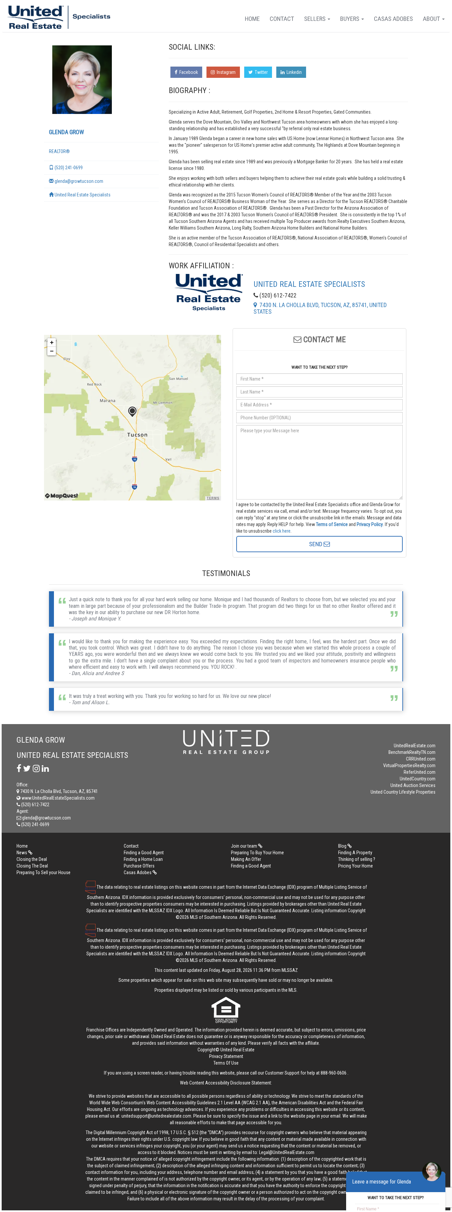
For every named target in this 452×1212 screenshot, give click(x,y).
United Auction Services (412, 785)
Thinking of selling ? (356, 859)
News (22, 852)
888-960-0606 (333, 1073)
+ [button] (52, 342)
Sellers (315, 19)
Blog (342, 846)
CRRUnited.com (420, 759)
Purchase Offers (139, 866)
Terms (213, 498)
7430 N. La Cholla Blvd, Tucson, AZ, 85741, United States (320, 308)
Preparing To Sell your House (43, 872)
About (432, 19)
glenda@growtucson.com (78, 181)
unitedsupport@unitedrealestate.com (156, 1116)
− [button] (52, 350)
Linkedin (293, 72)
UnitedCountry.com (417, 778)
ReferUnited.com (419, 772)
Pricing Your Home (355, 866)
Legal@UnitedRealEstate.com (286, 1152)
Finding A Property (355, 852)
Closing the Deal (32, 859)
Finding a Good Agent (144, 852)
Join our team (244, 846)
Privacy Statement (226, 1056)
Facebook (187, 72)
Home (252, 19)
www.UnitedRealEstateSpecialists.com (58, 798)
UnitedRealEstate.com (414, 745)
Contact (282, 19)
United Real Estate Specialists (82, 194)
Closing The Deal (32, 866)
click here (282, 531)
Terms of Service (332, 524)
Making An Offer (246, 859)
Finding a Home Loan (143, 859)
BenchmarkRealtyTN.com (411, 752)
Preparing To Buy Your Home (257, 852)
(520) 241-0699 (68, 167)
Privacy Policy (370, 524)
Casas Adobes (393, 19)
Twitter (260, 72)
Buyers (350, 19)
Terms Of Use (226, 1063)
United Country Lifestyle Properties (403, 792)
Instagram (225, 72)
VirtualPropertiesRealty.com (409, 765)
